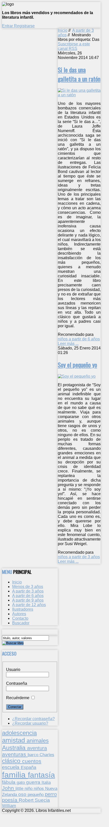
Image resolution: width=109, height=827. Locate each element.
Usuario (13, 669)
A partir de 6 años (28, 596)
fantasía (41, 775)
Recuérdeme (17, 698)
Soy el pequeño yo (77, 364)
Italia (46, 782)
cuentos (31, 761)
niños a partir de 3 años (79, 557)
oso (23, 794)
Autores (19, 614)
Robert (27, 800)
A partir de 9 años (28, 600)
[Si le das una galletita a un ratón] (79, 95)
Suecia (42, 800)
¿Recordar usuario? (30, 723)
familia (15, 774)
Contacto (20, 618)
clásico (12, 760)
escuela (11, 767)
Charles (47, 754)
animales (38, 740)
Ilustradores (22, 609)
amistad (14, 740)
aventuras (15, 754)
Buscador (20, 623)
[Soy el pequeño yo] (77, 376)
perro (51, 794)
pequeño (36, 794)
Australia (14, 747)
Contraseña (16, 683)
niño (29, 788)
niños (39, 788)
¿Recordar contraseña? (33, 719)
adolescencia (19, 733)
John (8, 788)
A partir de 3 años (28, 591)
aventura (37, 748)
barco (34, 754)
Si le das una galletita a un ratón (79, 74)
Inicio (62, 30)
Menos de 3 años (27, 586)
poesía (10, 800)
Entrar (8, 26)
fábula (9, 782)
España (28, 767)
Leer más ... (68, 343)
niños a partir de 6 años (79, 339)
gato (21, 782)
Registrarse (24, 26)
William (9, 805)
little (20, 788)
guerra (34, 782)
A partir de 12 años (29, 605)
